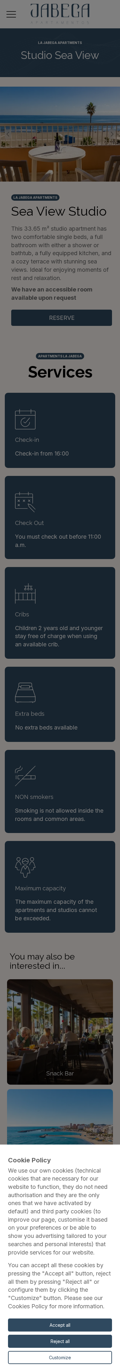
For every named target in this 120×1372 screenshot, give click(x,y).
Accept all (60, 1325)
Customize (60, 1357)
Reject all (60, 1341)
